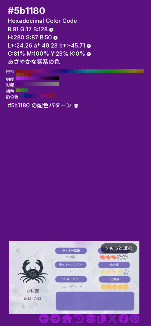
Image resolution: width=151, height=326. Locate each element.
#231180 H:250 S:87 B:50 (61, 71)
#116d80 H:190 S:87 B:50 (84, 71)
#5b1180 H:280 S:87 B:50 (49, 71)
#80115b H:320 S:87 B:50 (34, 71)
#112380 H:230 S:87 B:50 (68, 71)
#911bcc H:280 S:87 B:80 (26, 78)
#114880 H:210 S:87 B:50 (76, 71)
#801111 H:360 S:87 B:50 (18, 71)
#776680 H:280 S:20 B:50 (49, 84)
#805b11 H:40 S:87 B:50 (142, 71)
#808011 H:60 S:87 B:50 (134, 71)
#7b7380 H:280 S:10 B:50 (53, 84)
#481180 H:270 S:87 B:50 (53, 71)
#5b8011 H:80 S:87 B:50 (127, 71)
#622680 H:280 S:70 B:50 (30, 84)
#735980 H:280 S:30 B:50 (45, 84)
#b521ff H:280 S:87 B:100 (18, 78)
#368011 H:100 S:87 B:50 (119, 71)
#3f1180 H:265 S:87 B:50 (34, 96)
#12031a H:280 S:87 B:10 (53, 78)
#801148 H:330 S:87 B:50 (30, 71)
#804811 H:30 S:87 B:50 (18, 74)
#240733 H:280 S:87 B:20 (49, 78)
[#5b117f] (44, 318)
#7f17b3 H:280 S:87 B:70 (30, 78)
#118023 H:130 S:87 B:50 (107, 71)
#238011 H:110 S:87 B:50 (115, 71)
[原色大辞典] (67, 318)
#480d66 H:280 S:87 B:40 (41, 78)
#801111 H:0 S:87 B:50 (30, 74)
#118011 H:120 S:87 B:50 (111, 71)
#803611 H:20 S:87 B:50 (22, 74)
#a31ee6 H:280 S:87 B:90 (22, 78)
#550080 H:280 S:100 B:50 (18, 84)
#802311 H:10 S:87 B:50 (26, 74)
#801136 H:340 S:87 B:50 (26, 71)
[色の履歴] (79, 318)
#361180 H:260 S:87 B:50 (57, 71)
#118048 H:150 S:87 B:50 (99, 71)
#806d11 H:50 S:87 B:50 (138, 71)
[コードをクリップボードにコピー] (102, 318)
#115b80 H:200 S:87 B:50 (80, 71)
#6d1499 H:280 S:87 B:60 (34, 78)
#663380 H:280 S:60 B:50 (34, 84)
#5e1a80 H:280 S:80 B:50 (26, 84)
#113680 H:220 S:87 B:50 (72, 71)
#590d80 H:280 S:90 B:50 (22, 84)
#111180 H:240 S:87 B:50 (65, 71)
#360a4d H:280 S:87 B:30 (45, 78)
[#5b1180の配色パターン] (90, 318)
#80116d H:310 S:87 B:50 (37, 71)
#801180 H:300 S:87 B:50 (41, 71)
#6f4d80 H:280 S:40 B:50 (41, 84)
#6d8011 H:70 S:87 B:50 (130, 71)
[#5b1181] (55, 318)
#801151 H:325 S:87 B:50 (49, 96)
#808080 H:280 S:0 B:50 (57, 84)
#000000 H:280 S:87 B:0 (57, 78)
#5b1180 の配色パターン (40, 105)
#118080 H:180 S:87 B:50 (88, 71)
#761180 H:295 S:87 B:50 (42, 96)
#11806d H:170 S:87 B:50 (92, 71)
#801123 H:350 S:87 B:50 (22, 71)
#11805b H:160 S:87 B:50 (96, 71)
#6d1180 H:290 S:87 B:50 (45, 71)
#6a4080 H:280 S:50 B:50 (37, 84)
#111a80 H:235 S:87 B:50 (26, 96)
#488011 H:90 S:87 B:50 (123, 71)
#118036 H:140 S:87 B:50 (103, 71)
